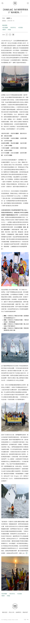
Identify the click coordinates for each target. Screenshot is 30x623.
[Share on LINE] (13, 34)
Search (2, 3)
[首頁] (15, 3)
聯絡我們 (25, 612)
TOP (26, 619)
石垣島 (21, 27)
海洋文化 (13, 27)
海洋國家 (5, 27)
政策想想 (4, 25)
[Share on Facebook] (7, 34)
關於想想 (4, 612)
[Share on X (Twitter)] (10, 34)
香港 (4, 29)
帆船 (9, 29)
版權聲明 (18, 612)
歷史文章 (11, 612)
